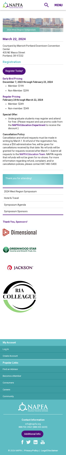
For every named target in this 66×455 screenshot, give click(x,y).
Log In (6, 349)
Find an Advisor (10, 369)
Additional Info (32, 434)
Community (8, 396)
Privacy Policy (31, 450)
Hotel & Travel (11, 198)
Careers (6, 389)
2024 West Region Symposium (20, 191)
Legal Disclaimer (49, 450)
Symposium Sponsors (16, 211)
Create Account (10, 356)
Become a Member (12, 376)
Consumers (8, 382)
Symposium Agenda (15, 204)
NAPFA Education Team (32, 154)
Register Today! (14, 71)
